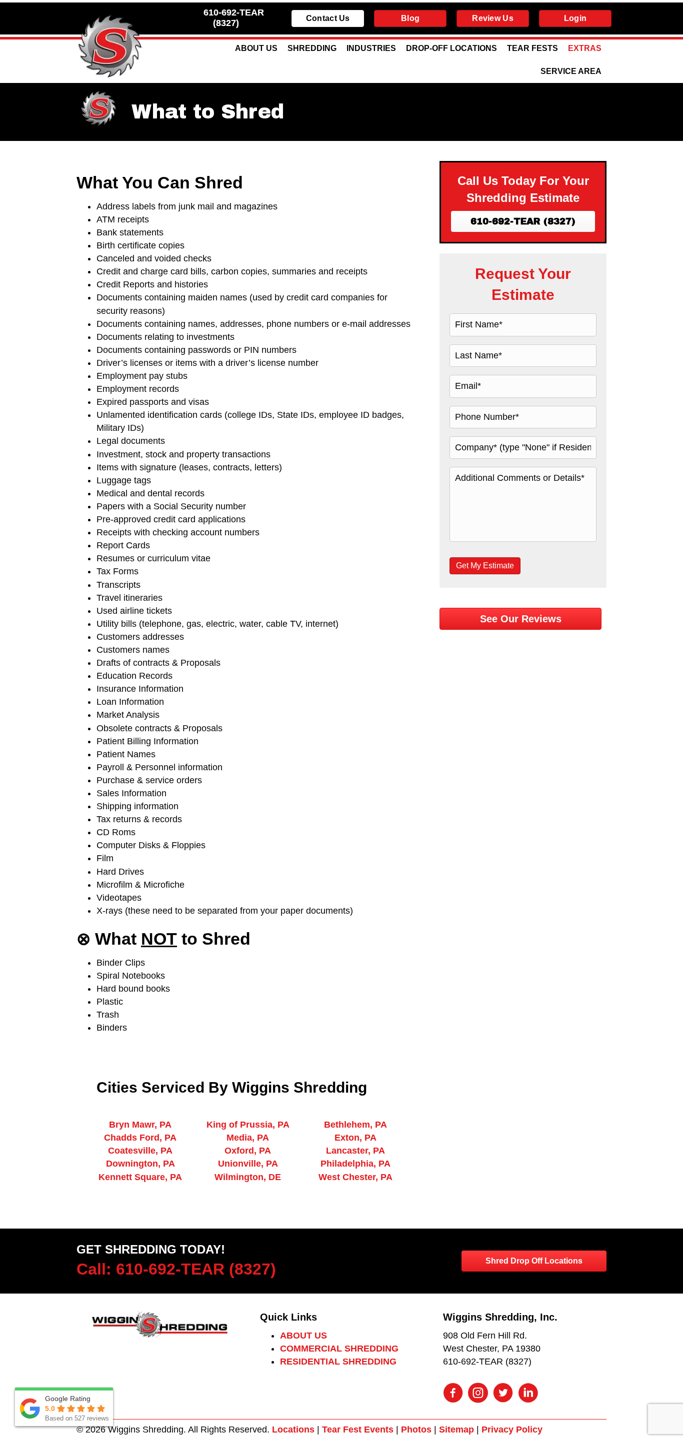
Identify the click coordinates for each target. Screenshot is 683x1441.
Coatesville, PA (140, 1151)
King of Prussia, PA (248, 1125)
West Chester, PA (355, 1177)
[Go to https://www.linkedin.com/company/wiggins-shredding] (528, 1394)
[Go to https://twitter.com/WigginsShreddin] (503, 1394)
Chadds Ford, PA (140, 1138)
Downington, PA (140, 1164)
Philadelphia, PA (355, 1164)
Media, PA (247, 1138)
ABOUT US (303, 1336)
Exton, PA (355, 1138)
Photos (416, 1430)
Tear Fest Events (358, 1430)
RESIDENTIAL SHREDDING (338, 1362)
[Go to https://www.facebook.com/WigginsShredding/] (453, 1394)
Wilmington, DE (247, 1177)
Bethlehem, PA (355, 1125)
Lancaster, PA (355, 1151)
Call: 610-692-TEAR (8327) (176, 1269)
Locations (293, 1430)
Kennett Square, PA (140, 1177)
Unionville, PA (248, 1164)
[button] (523, 221)
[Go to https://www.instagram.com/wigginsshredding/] (478, 1394)
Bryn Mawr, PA (140, 1125)
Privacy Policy (512, 1430)
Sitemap (456, 1430)
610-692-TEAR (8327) (234, 17)
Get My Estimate (485, 565)
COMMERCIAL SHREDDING (339, 1349)
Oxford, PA (247, 1151)
